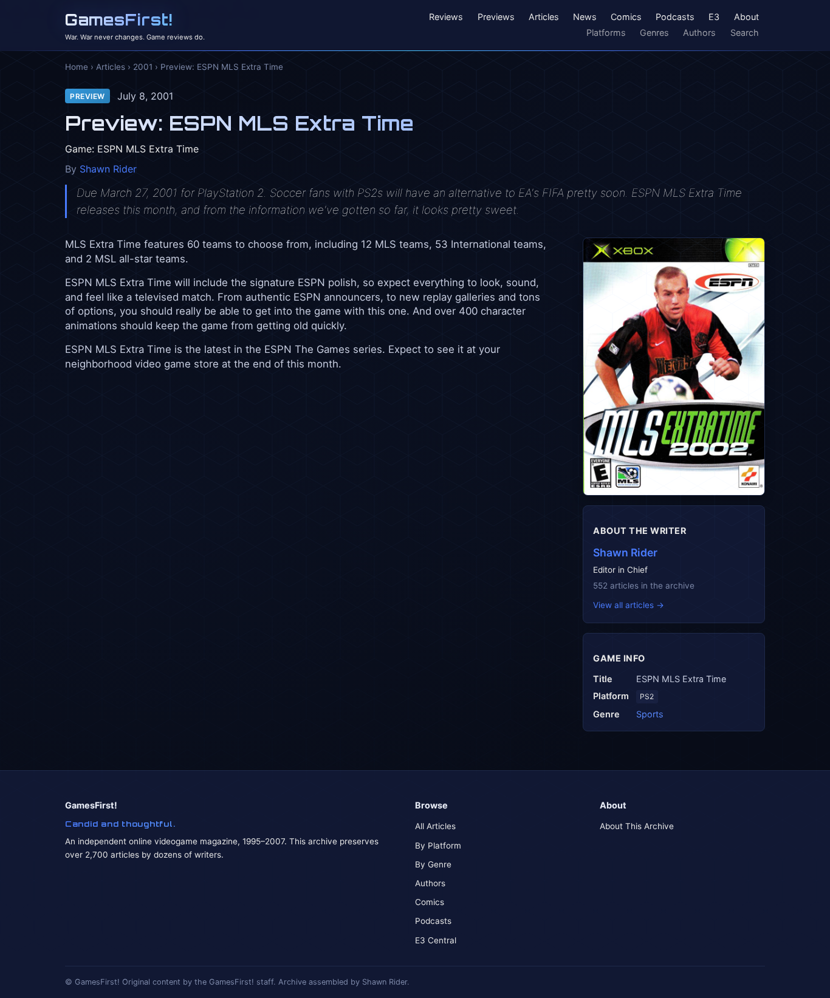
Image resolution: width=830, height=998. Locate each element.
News (585, 17)
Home (76, 67)
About (746, 17)
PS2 (647, 696)
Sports (650, 714)
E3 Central (435, 940)
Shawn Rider (108, 169)
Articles (544, 17)
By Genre (433, 864)
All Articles (435, 826)
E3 (713, 17)
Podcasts (675, 17)
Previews (496, 17)
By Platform (438, 845)
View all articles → (628, 605)
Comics (626, 17)
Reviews (446, 17)
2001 (143, 67)
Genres (654, 32)
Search (744, 32)
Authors (699, 32)
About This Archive (637, 826)
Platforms (606, 32)
